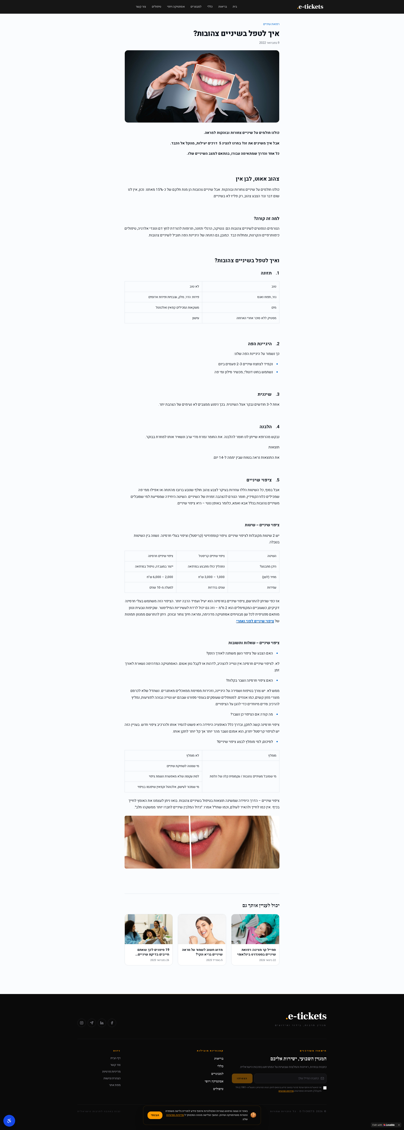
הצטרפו (242, 1078)
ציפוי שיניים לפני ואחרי (255, 621)
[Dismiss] (398, 1124)
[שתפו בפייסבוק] (112, 1023)
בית (235, 6)
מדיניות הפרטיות (286, 1091)
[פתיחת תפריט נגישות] (9, 1121)
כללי (210, 6)
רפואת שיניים (271, 24)
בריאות (222, 6)
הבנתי (155, 1115)
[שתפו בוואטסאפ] (92, 1023)
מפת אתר (115, 1085)
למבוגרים (196, 6)
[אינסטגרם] (81, 1023)
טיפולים (156, 6)
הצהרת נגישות (112, 1078)
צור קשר (141, 6)
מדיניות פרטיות (111, 1072)
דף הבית (115, 1058)
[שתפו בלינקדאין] (102, 1023)
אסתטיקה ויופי (176, 6)
